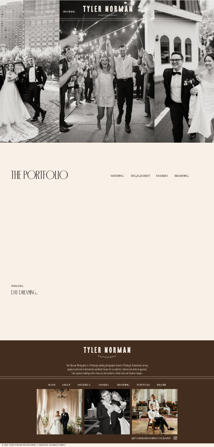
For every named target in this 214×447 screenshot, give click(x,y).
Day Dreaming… (24, 292)
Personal (17, 285)
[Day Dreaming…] (41, 239)
